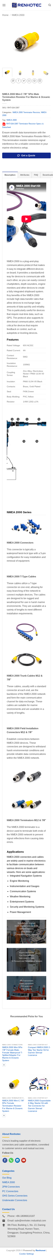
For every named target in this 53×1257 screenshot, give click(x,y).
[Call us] (11, 1160)
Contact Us (8, 1209)
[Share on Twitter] (23, 80)
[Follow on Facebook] (5, 1160)
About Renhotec (11, 1134)
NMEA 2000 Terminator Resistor (26, 112)
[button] (4, 5)
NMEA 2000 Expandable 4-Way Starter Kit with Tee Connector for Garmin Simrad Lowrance (39, 1106)
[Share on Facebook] (18, 80)
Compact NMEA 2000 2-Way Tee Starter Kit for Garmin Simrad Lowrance (39, 1051)
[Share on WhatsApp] (13, 80)
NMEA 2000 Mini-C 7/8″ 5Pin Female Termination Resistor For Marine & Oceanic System (13, 1106)
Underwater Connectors (14, 1200)
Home (5, 15)
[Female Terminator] (39, 419)
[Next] (46, 41)
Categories (8, 1171)
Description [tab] (10, 175)
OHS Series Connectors (14, 1195)
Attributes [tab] (24, 175)
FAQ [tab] (36, 175)
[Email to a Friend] (29, 80)
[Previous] (7, 41)
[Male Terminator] (12, 419)
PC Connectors (10, 1191)
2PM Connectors (11, 1186)
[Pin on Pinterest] (34, 80)
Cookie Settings (26, 1254)
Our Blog (6, 1177)
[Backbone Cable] (27, 419)
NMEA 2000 (18, 15)
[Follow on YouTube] (23, 1160)
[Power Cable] (24, 441)
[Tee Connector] (18, 419)
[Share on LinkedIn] (39, 80)
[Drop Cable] (36, 441)
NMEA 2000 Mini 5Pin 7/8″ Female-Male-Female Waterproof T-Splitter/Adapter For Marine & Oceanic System (12, 1053)
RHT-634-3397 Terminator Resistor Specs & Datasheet (23, 125)
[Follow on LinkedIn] (17, 1160)
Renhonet (40, 1250)
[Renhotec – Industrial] (26, 5)
